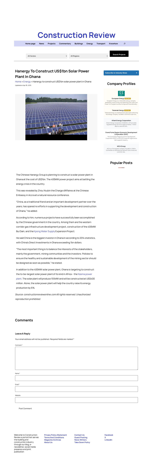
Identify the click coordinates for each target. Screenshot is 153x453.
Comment (19, 345)
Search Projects (119, 54)
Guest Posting (80, 437)
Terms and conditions (54, 437)
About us (48, 442)
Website (17, 395)
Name (17, 373)
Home (18, 81)
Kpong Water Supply (44, 231)
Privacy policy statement (55, 435)
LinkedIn (108, 440)
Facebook (109, 435)
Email (17, 384)
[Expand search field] (125, 43)
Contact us (79, 435)
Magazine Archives (52, 440)
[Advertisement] (76, 14)
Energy (27, 81)
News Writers (80, 440)
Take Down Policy (82, 442)
